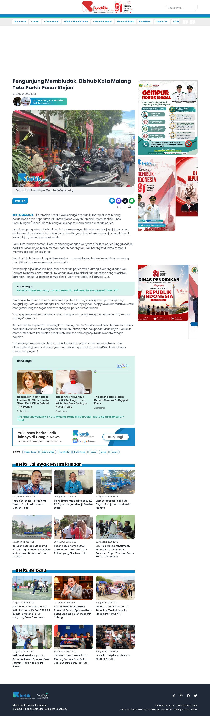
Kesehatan (162, 21)
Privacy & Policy (181, 709)
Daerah (35, 21)
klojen (114, 452)
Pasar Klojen (30, 452)
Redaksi (159, 705)
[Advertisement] (11, 73)
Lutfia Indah (40, 100)
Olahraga (178, 21)
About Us (169, 705)
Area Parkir (64, 452)
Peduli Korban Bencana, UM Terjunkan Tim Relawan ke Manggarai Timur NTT (68, 290)
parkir (93, 452)
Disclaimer (166, 709)
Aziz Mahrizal (56, 100)
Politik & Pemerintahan (76, 21)
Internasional (51, 21)
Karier (194, 709)
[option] (168, 117)
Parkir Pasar (80, 452)
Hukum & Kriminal (102, 21)
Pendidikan (145, 21)
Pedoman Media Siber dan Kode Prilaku (140, 709)
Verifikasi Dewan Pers (186, 705)
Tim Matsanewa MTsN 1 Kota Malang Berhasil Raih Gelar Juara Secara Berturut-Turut (70, 418)
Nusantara (20, 21)
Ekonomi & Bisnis (125, 21)
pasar (104, 452)
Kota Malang (48, 452)
